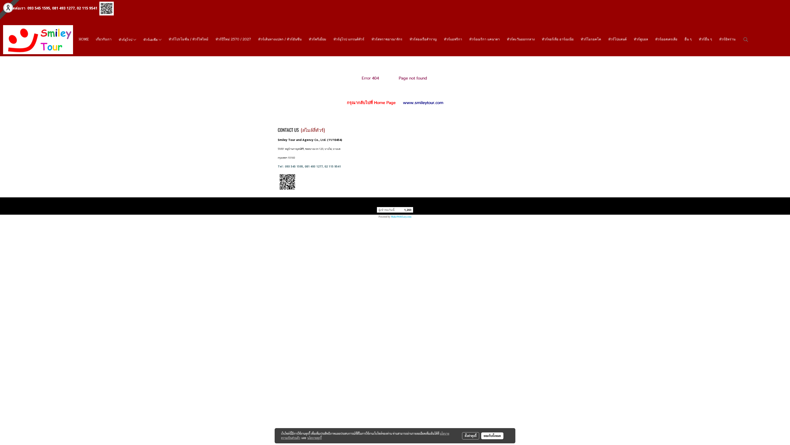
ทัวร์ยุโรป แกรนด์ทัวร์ (348, 39)
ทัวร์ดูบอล (641, 39)
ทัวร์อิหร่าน (727, 39)
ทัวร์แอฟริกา (453, 39)
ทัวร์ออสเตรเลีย (666, 39)
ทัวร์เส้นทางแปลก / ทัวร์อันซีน (280, 39)
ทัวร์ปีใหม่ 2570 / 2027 (233, 39)
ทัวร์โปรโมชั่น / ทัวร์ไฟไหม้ (188, 39)
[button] (745, 39)
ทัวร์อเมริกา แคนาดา (484, 39)
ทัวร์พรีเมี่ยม (317, 39)
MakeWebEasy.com (401, 216)
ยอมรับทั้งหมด (492, 436)
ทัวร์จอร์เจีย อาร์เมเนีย (558, 39)
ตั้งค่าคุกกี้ (470, 436)
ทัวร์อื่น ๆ (705, 39)
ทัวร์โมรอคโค (591, 39)
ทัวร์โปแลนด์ (617, 39)
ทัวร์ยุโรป (126, 40)
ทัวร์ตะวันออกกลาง (521, 39)
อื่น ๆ (688, 39)
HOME (84, 39)
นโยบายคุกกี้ (314, 438)
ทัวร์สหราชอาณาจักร (387, 39)
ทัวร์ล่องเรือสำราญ (423, 39)
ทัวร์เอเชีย (151, 40)
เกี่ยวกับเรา (104, 39)
